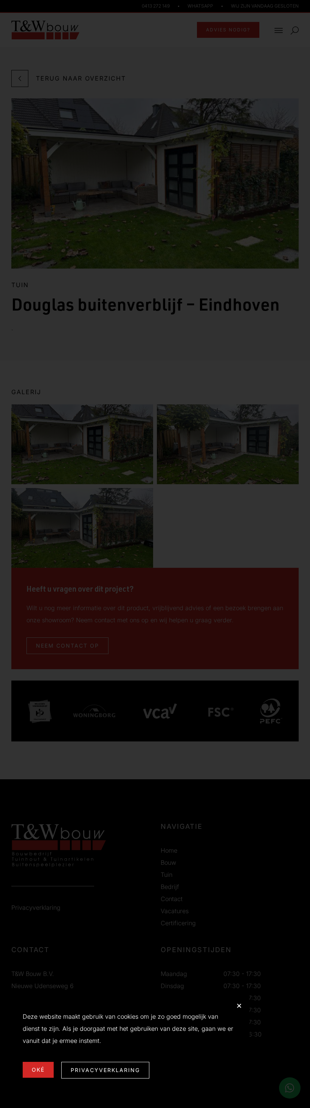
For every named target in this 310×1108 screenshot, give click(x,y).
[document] (155, 554)
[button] (239, 1006)
